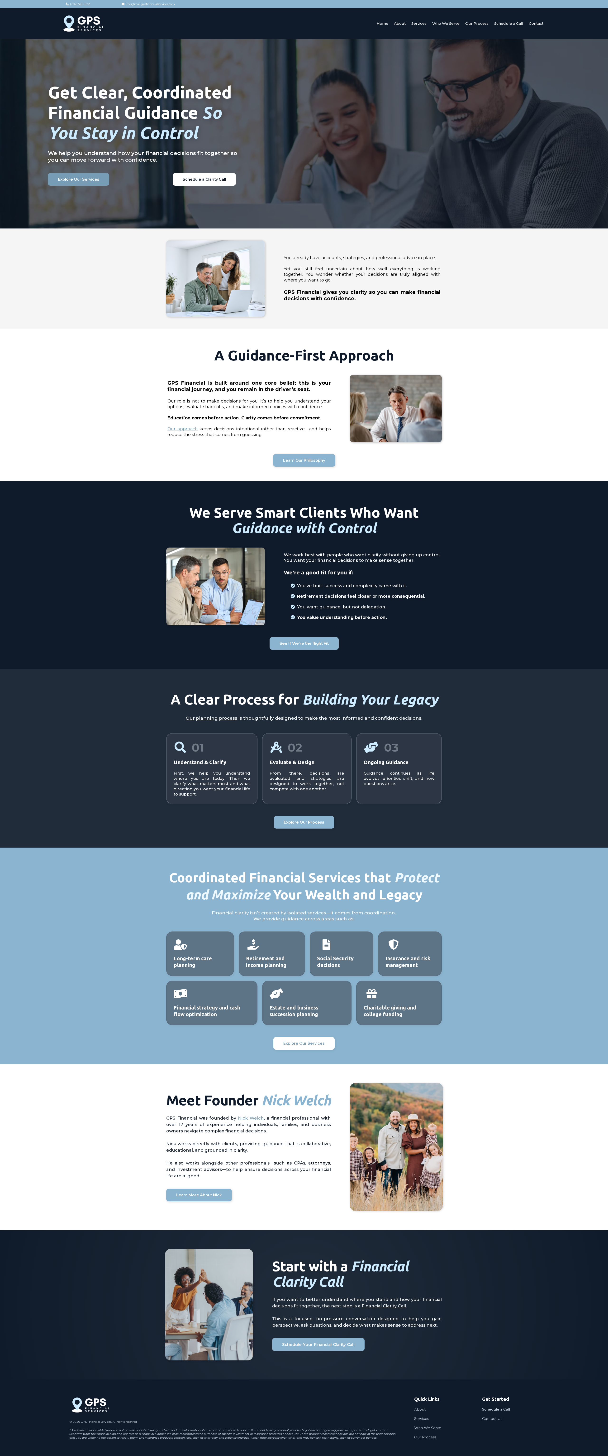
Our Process (425, 1437)
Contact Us (492, 1418)
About (420, 1409)
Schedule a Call (496, 1409)
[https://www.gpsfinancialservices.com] (83, 23)
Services (421, 1418)
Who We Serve (427, 1428)
